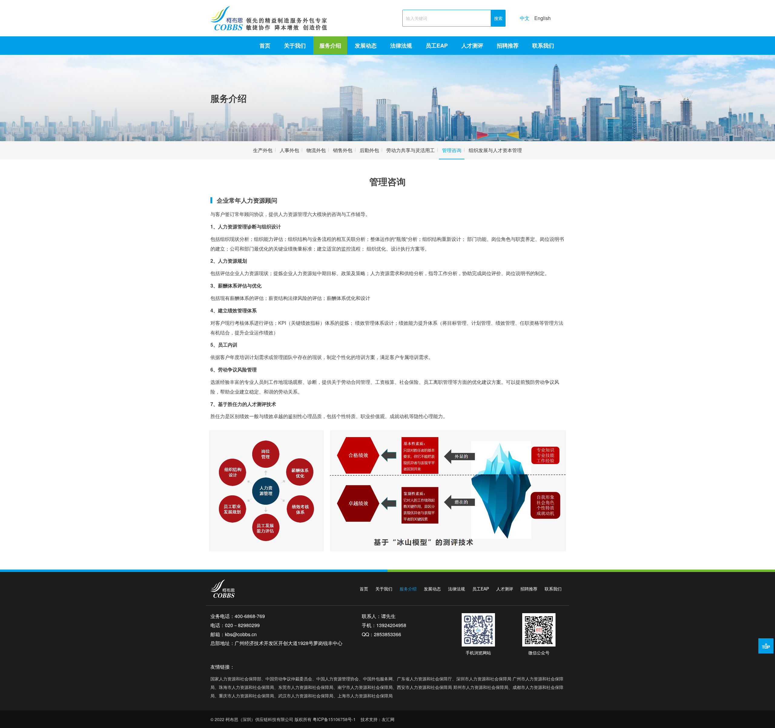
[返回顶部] (766, 646)
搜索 (498, 18)
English (542, 18)
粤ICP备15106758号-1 (334, 719)
